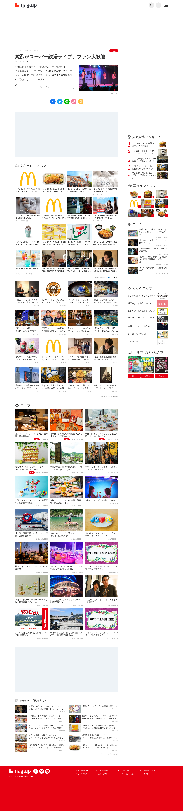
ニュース (25, 50)
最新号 (134, 376)
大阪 (114, 50)
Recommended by (101, 277)
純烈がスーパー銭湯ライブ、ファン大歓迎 (60, 56)
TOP (16, 50)
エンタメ (35, 50)
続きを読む (44, 86)
